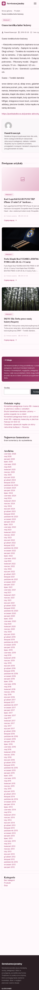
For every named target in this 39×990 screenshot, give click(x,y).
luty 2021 (7, 600)
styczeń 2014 (9, 823)
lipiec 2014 (8, 807)
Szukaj (7, 388)
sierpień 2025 (9, 459)
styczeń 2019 (9, 666)
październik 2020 (11, 611)
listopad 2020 (9, 608)
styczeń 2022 (9, 571)
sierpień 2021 (9, 585)
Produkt (6, 20)
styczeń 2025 (9, 477)
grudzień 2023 (10, 511)
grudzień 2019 (9, 637)
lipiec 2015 (8, 775)
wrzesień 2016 (10, 739)
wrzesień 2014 (10, 802)
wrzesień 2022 (10, 551)
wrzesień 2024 (10, 488)
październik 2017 (11, 705)
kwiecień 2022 (9, 564)
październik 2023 (11, 516)
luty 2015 (7, 789)
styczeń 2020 (9, 634)
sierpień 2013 (9, 836)
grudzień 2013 (9, 825)
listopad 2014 (9, 796)
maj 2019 (7, 655)
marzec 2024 (9, 503)
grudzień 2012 (9, 857)
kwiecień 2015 (9, 783)
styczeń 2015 (9, 791)
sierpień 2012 (9, 867)
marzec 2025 (9, 472)
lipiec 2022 (8, 556)
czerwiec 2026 (10, 454)
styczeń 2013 (9, 854)
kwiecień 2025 (9, 469)
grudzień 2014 (10, 794)
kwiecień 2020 (10, 626)
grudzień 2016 (9, 731)
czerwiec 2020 (10, 621)
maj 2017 (7, 718)
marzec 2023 (9, 535)
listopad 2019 (9, 639)
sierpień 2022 (9, 553)
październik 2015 (11, 768)
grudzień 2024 (10, 480)
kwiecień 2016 (9, 752)
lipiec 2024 (8, 493)
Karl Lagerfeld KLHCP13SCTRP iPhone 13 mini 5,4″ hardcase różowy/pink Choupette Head (19, 202)
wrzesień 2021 (10, 582)
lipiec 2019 (8, 650)
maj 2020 (7, 624)
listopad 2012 (9, 859)
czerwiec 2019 (10, 653)
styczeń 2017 (9, 728)
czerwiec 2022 (10, 558)
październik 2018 (11, 673)
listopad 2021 (9, 577)
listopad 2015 (9, 765)
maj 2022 (7, 561)
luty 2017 (7, 726)
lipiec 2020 (8, 619)
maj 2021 (7, 592)
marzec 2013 (9, 849)
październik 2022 (11, 548)
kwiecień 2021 (9, 595)
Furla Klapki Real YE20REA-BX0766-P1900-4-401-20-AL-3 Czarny (21, 260)
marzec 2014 (9, 817)
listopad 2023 (9, 514)
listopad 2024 (9, 482)
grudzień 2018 (9, 668)
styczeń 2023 (9, 540)
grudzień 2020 (10, 605)
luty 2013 (7, 851)
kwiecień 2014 (9, 815)
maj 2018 (7, 687)
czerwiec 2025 (10, 464)
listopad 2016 (9, 734)
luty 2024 (8, 506)
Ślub (6, 885)
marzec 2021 (9, 598)
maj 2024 (8, 498)
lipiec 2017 (8, 713)
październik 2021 (11, 579)
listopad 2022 (9, 545)
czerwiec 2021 (10, 590)
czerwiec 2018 (10, 684)
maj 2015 (7, 781)
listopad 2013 (9, 828)
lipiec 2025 (8, 462)
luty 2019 (7, 663)
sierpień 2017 (9, 710)
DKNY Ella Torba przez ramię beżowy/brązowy (18, 320)
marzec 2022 (9, 566)
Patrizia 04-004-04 (12, 422)
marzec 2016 (9, 755)
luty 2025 (8, 475)
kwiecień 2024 (10, 501)
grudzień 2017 (9, 700)
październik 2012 (11, 862)
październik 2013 (11, 830)
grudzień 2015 (9, 762)
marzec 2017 (9, 723)
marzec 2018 (9, 692)
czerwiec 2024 (10, 496)
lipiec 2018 (8, 681)
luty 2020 (8, 632)
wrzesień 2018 (10, 676)
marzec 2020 (9, 629)
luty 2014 (8, 820)
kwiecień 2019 (9, 658)
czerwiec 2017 (10, 715)
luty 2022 (8, 569)
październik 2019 (11, 642)
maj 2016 (7, 749)
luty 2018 (7, 694)
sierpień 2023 (9, 522)
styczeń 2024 (9, 509)
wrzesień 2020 (10, 613)
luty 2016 (7, 757)
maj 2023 (7, 530)
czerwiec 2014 (10, 810)
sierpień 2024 (9, 490)
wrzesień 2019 (10, 645)
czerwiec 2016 (10, 747)
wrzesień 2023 (10, 519)
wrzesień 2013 (10, 833)
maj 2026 (7, 456)
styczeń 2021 (9, 603)
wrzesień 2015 (10, 770)
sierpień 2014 (9, 804)
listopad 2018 (9, 671)
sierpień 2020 (9, 616)
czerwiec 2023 (10, 527)
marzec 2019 (9, 660)
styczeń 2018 (9, 697)
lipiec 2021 (8, 587)
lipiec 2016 (8, 744)
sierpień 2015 (9, 773)
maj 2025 (7, 467)
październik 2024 (11, 485)
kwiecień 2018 (9, 689)
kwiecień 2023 (9, 532)
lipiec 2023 (8, 524)
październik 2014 (11, 799)
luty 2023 (8, 537)
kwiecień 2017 (9, 721)
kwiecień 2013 (9, 846)
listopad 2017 (9, 702)
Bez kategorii (9, 880)
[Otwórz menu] (35, 3)
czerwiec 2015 (10, 778)
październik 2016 (11, 736)
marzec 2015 (9, 786)
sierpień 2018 (9, 679)
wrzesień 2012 (10, 864)
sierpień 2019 (9, 647)
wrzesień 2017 (10, 707)
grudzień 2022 (10, 543)
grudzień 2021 (9, 574)
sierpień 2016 (9, 741)
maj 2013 (7, 844)
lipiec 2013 (8, 838)
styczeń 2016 (9, 760)
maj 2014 (7, 812)
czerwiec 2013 (10, 841)
